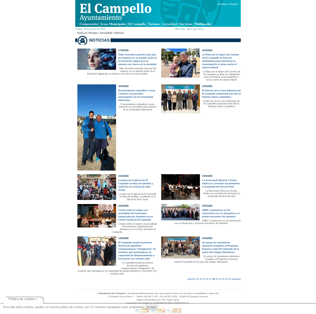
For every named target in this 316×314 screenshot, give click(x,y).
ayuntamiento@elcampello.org (142, 293)
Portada (93, 33)
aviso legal (165, 293)
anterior (191, 279)
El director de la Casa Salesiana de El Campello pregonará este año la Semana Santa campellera (221, 93)
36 (207, 279)
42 (226, 279)
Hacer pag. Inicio (195, 28)
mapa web (214, 293)
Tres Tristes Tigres (170, 300)
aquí (87, 307)
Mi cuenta (180, 28)
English (233, 4)
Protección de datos (182, 293)
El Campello (137, 24)
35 (203, 279)
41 (223, 279)
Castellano (222, 4)
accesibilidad (200, 293)
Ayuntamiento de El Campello (115, 12)
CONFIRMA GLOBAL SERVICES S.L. (171, 303)
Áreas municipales (113, 24)
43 (229, 279)
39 (216, 279)
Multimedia (203, 24)
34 (200, 279)
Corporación (89, 24)
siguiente (236, 279)
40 (220, 279)
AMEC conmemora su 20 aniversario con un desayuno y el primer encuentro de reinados (220, 213)
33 (197, 279)
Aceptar (151, 307)
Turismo (154, 24)
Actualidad (169, 24)
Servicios (186, 24)
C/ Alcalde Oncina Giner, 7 (121, 296)
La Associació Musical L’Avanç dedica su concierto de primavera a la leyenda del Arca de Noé (221, 183)
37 (210, 279)
